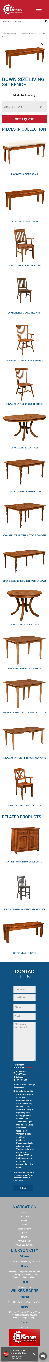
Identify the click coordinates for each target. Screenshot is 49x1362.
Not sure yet (21, 1080)
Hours (24, 1225)
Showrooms (24, 1217)
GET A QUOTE (24, 119)
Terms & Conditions (24, 1245)
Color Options (24, 1229)
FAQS (24, 1233)
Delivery (19, 1077)
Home (4, 34)
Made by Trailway (24, 95)
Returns (24, 1237)
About (24, 1213)
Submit (23, 1188)
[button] (42, 44)
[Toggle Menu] (41, 9)
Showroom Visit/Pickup (21, 1072)
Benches (24, 34)
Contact (24, 1221)
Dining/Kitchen (13, 34)
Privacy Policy (24, 1241)
